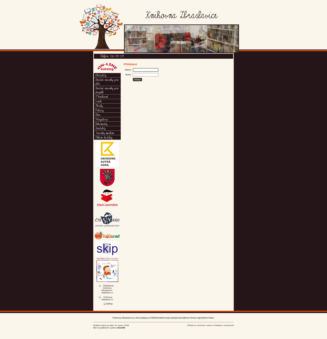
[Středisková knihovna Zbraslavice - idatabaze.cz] (107, 290)
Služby (99, 105)
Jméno (128, 70)
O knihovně (101, 96)
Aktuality (100, 75)
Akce (98, 115)
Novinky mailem (104, 133)
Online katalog (103, 137)
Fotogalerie (101, 119)
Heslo (128, 75)
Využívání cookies (205, 325)
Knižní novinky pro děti (107, 81)
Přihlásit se (191, 325)
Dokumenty (101, 124)
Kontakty (100, 128)
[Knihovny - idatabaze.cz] (107, 298)
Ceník (98, 101)
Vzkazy (99, 110)
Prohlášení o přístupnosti (224, 325)
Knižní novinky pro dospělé (107, 90)
